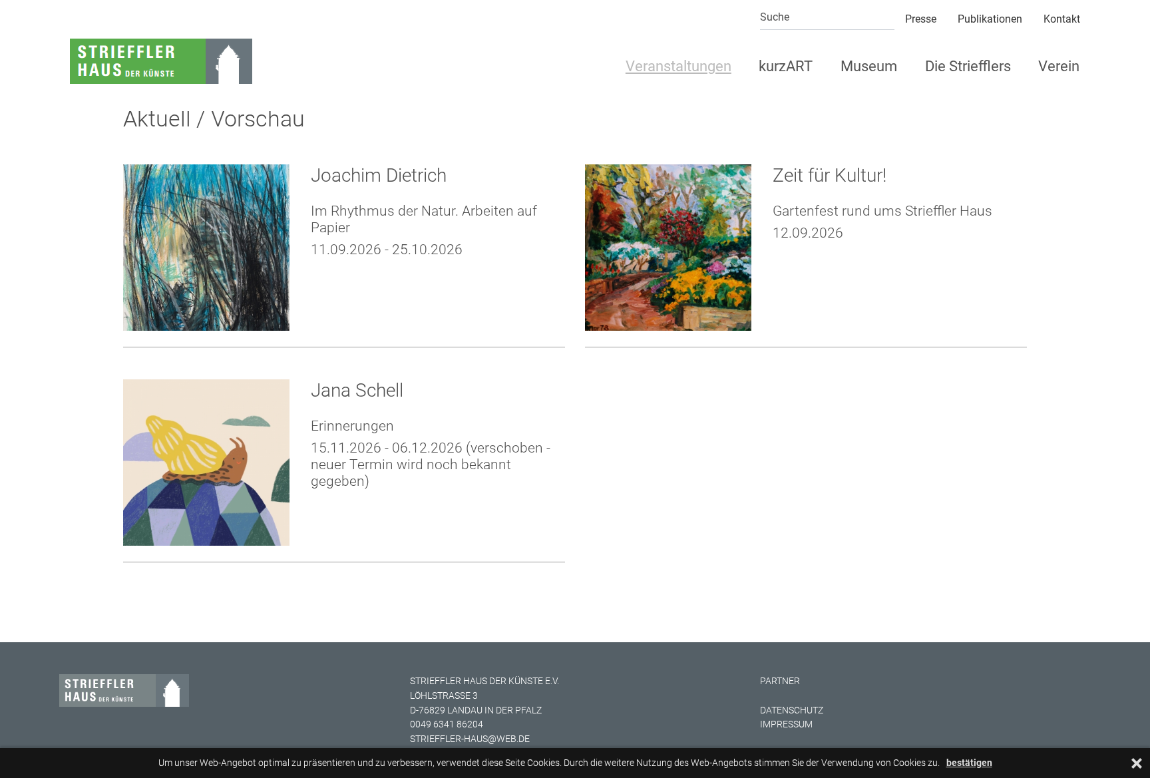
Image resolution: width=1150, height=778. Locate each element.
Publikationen (990, 19)
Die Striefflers (968, 66)
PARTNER (780, 681)
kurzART (786, 66)
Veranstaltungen (678, 66)
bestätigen (969, 763)
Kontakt (1062, 19)
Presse (920, 19)
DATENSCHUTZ (791, 710)
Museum (869, 66)
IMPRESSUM (786, 724)
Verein (1058, 66)
